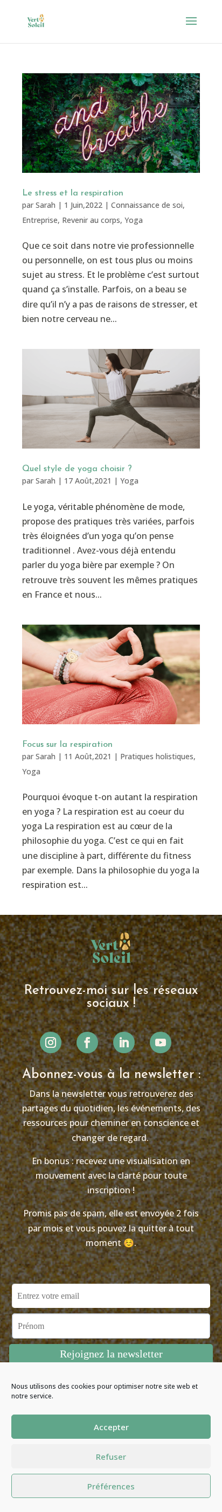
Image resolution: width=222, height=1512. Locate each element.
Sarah (46, 205)
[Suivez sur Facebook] (87, 1042)
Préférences (111, 1486)
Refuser (111, 1456)
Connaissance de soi (147, 205)
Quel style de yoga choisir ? (77, 469)
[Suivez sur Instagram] (50, 1042)
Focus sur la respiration (67, 744)
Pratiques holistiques (156, 756)
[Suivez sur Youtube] (160, 1042)
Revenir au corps (91, 220)
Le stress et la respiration (72, 193)
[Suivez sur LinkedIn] (124, 1042)
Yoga (133, 220)
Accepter (111, 1427)
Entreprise (40, 220)
